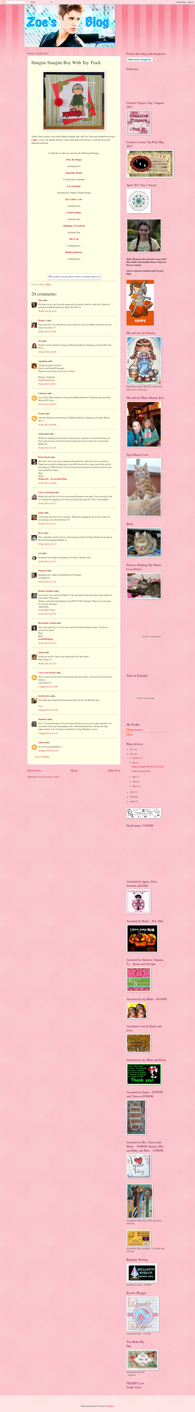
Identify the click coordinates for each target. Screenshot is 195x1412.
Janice (41, 512)
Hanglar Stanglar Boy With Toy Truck (147, 766)
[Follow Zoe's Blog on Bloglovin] (139, 60)
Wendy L (42, 320)
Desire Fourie (44, 457)
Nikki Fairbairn (136, 730)
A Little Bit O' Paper (46, 609)
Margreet (42, 570)
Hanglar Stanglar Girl (141, 771)
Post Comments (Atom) (49, 776)
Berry (41, 532)
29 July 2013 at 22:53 (47, 544)
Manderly (42, 719)
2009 (132, 796)
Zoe (40, 340)
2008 (132, 801)
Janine (41, 652)
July (134, 762)
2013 (132, 753)
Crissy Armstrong (46, 492)
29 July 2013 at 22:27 (47, 503)
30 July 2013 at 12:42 (47, 581)
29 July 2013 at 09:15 (47, 383)
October (136, 757)
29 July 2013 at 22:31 (47, 523)
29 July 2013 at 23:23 (47, 561)
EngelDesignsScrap (46, 380)
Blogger (110, 1406)
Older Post (114, 770)
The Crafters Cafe (74, 199)
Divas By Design (74, 159)
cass (40, 553)
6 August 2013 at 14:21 (48, 733)
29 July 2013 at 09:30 (47, 404)
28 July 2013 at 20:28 (47, 331)
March (135, 786)
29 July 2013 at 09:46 (47, 424)
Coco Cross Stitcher (47, 672)
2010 (132, 792)
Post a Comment (42, 756)
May (134, 776)
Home (74, 770)
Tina (40, 300)
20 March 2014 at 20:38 (48, 750)
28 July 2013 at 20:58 (47, 351)
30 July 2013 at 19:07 (47, 613)
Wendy (41, 413)
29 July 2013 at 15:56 (47, 447)
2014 (132, 749)
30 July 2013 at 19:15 (47, 643)
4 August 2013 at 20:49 (48, 709)
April (134, 781)
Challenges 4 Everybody (74, 225)
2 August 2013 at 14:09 (48, 686)
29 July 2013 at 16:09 (47, 482)
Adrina (41, 742)
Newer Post (34, 770)
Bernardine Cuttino (47, 623)
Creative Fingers (68, 371)
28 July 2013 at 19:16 (47, 311)
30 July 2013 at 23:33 (47, 663)
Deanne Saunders (46, 591)
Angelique (43, 361)
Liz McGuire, (44, 695)
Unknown (42, 393)
